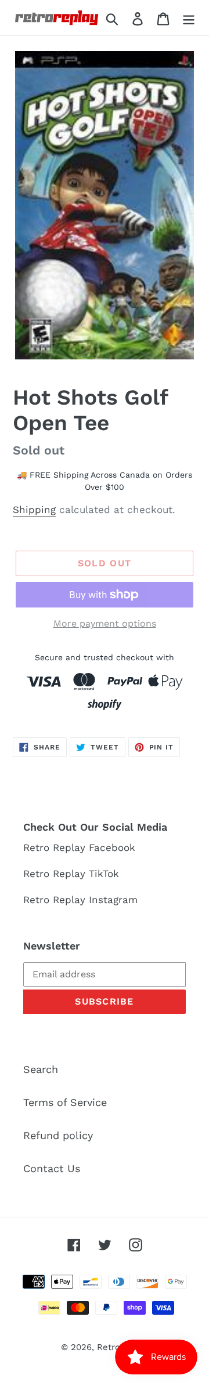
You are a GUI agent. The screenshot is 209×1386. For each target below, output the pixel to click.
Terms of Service (65, 1102)
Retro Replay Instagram (80, 899)
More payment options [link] (104, 623)
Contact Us (51, 1168)
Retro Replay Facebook (79, 847)
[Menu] (188, 17)
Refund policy (58, 1135)
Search (40, 1069)
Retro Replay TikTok (71, 873)
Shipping (34, 509)
